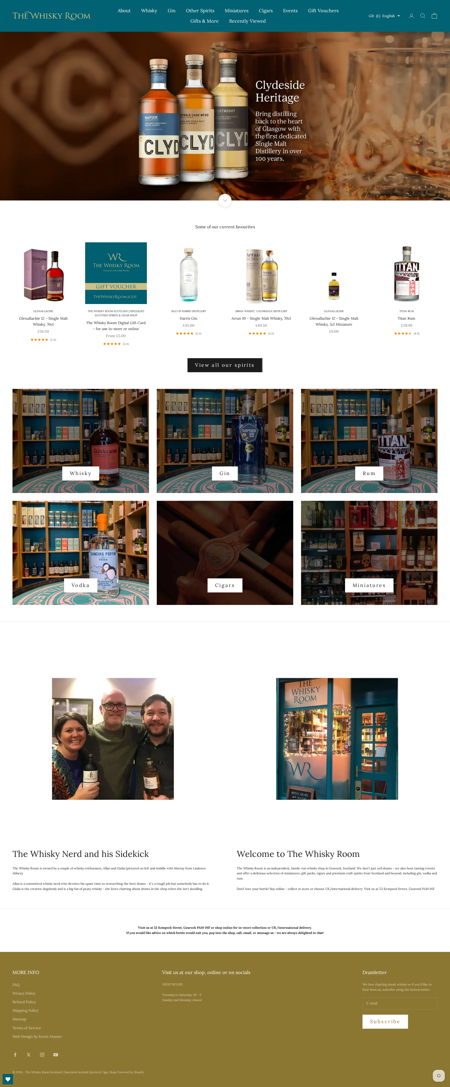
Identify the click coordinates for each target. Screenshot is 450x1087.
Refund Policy (24, 1002)
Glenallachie (43, 311)
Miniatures (236, 11)
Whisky (149, 11)
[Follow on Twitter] (28, 1054)
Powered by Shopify (130, 1072)
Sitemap (19, 1019)
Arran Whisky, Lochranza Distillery (261, 311)
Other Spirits (200, 11)
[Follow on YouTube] (55, 1054)
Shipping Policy (25, 1010)
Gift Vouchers (323, 11)
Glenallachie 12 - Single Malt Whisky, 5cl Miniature (334, 321)
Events (290, 11)
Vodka (81, 585)
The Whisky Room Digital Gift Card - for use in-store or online (116, 325)
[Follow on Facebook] (15, 1054)
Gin (172, 11)
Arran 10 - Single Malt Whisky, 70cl (261, 318)
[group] (225, 116)
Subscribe (385, 1021)
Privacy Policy (23, 993)
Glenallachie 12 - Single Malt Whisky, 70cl (43, 321)
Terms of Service (26, 1028)
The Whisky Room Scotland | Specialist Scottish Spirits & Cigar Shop (116, 313)
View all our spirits (225, 365)
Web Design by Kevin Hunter (37, 1036)
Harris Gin (188, 318)
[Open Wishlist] (8, 1079)
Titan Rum (406, 311)
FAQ (16, 984)
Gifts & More (204, 21)
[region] (225, 116)
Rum (369, 473)
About (124, 11)
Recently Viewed (247, 21)
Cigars (266, 11)
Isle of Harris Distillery (188, 311)
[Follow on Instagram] (42, 1054)
